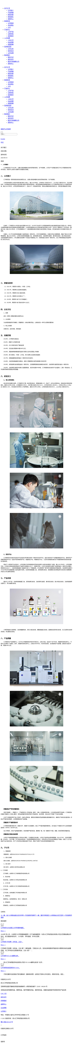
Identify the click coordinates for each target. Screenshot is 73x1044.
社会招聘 (11, 42)
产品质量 (11, 12)
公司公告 (11, 48)
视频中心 (11, 19)
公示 (9, 27)
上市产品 (11, 31)
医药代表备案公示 (13, 61)
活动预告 (11, 25)
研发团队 (11, 17)
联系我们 (7, 55)
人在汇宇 (11, 40)
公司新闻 (11, 23)
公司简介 (11, 10)
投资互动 (11, 51)
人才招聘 (7, 38)
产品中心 (7, 29)
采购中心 (11, 63)
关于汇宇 (7, 8)
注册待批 (11, 34)
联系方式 (11, 57)
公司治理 (11, 53)
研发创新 (11, 14)
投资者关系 (7, 46)
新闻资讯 (7, 21)
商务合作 (11, 59)
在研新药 (11, 36)
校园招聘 (11, 44)
